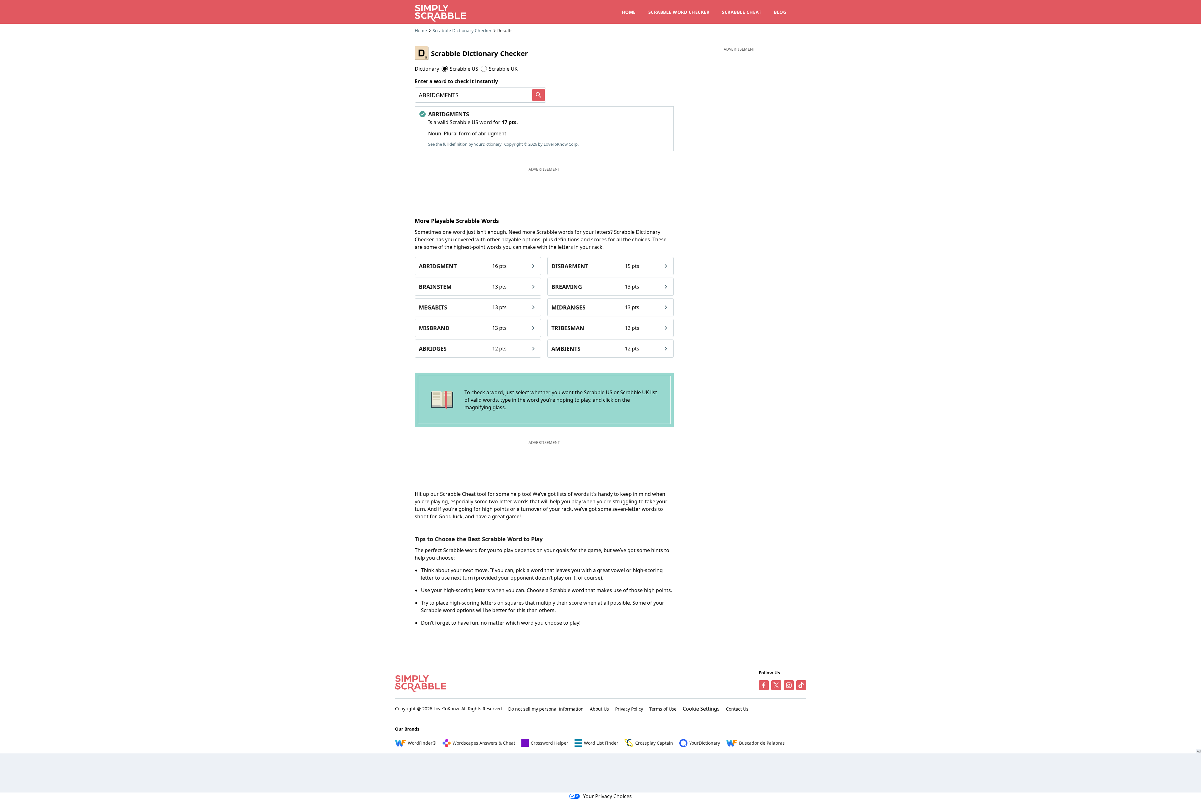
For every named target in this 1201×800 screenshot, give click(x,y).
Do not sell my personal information (546, 709)
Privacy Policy (629, 709)
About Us (599, 709)
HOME (629, 12)
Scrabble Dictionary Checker (462, 30)
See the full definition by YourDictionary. (465, 144)
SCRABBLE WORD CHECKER (679, 12)
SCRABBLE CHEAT (741, 12)
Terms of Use (663, 709)
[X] (776, 685)
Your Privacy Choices (607, 796)
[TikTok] (801, 685)
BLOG (780, 12)
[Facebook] (764, 685)
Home (421, 30)
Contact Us (737, 709)
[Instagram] (789, 685)
